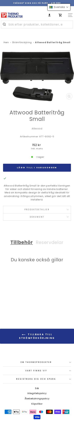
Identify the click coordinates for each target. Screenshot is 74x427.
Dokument (37, 217)
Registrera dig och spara (36, 379)
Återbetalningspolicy (37, 398)
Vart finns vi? (36, 370)
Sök (37, 388)
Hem (6, 42)
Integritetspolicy (37, 393)
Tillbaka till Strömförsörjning (37, 336)
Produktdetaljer (36, 209)
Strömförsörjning (22, 42)
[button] (59, 7)
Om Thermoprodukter (36, 362)
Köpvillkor (36, 403)
